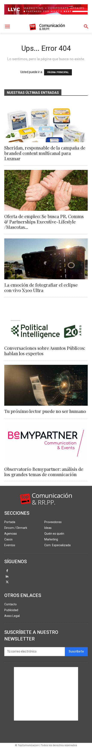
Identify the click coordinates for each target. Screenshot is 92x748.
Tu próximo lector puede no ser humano (45, 411)
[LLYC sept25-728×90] (46, 18)
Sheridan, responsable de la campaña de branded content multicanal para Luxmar (44, 153)
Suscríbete (76, 651)
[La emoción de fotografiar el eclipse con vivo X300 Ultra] (46, 258)
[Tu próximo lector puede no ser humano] (46, 385)
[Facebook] (7, 571)
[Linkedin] (7, 577)
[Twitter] (7, 582)
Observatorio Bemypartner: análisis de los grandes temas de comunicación (43, 471)
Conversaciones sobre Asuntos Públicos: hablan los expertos (44, 350)
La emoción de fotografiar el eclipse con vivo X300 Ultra (41, 287)
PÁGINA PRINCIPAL (58, 72)
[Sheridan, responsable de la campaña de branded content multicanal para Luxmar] (46, 121)
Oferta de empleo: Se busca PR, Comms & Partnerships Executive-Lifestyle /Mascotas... (44, 221)
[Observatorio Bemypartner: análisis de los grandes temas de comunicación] (46, 443)
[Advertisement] (46, 694)
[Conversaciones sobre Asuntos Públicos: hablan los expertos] (46, 322)
